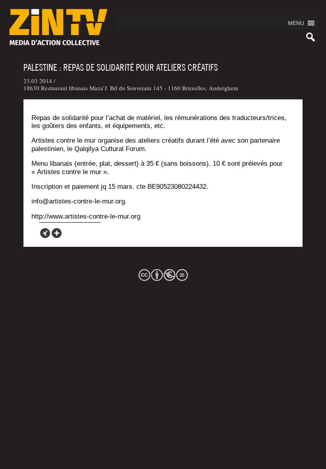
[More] (57, 233)
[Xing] (45, 233)
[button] (296, 23)
